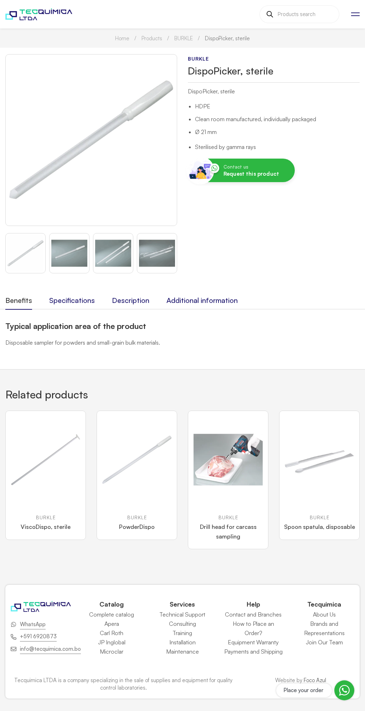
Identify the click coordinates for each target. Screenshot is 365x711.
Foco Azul (315, 680)
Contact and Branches (253, 614)
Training (182, 633)
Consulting (182, 623)
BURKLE (183, 38)
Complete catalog (111, 614)
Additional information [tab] (202, 300)
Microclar (111, 651)
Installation (182, 642)
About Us (324, 614)
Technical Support (182, 614)
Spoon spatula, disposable (319, 526)
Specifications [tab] (72, 300)
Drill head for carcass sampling (228, 531)
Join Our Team (324, 642)
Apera (111, 623)
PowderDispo (137, 526)
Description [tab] (130, 300)
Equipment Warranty (253, 642)
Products (152, 38)
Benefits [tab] (18, 300)
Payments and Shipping (253, 651)
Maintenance (182, 651)
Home (122, 38)
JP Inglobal (111, 642)
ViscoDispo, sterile (46, 526)
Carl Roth (111, 633)
